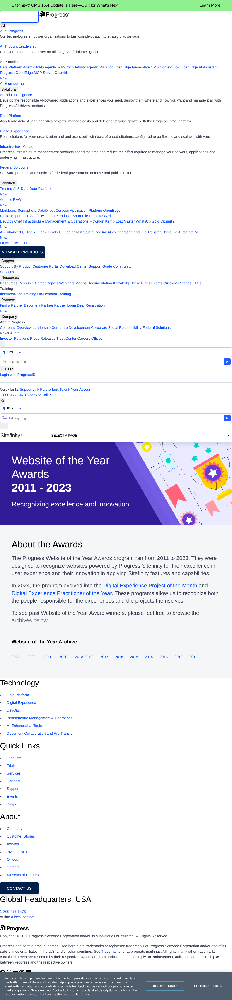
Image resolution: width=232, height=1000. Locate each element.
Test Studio (85, 232)
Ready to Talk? (39, 395)
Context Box (169, 67)
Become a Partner (38, 306)
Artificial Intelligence (16, 95)
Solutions (9, 89)
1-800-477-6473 (13, 395)
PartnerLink (49, 390)
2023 (16, 657)
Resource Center (32, 283)
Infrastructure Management (22, 147)
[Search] (2, 344)
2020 (63, 657)
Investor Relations (14, 339)
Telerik (50, 216)
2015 (134, 657)
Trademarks (111, 952)
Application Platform (86, 211)
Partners (8, 300)
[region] (116, 986)
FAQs (196, 283)
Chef (18, 221)
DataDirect (46, 211)
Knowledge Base (126, 283)
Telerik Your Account (76, 390)
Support (7, 261)
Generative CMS (145, 67)
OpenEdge (112, 211)
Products (8, 183)
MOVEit (105, 216)
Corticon (62, 211)
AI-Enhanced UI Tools (17, 232)
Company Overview (16, 328)
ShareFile (80, 216)
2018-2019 (83, 657)
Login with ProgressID (18, 375)
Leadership (42, 328)
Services (7, 272)
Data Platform (11, 67)
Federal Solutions (14, 167)
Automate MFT (101, 235)
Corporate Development (71, 328)
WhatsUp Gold (147, 221)
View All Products (22, 252)
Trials (11, 766)
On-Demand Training (54, 294)
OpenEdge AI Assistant (199, 67)
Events (156, 283)
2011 (193, 657)
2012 (178, 657)
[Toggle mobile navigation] (4, 426)
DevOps (6, 221)
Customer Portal (45, 267)
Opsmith (34, 75)
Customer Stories (177, 283)
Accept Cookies (165, 986)
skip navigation (19, 17)
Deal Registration (52, 308)
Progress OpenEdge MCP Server (26, 73)
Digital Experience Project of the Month (150, 586)
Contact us (19, 888)
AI (3, 25)
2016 (119, 657)
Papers (52, 283)
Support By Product (15, 267)
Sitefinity (37, 216)
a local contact (22, 917)
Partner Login (65, 306)
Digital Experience (14, 131)
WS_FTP (21, 243)
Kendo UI (64, 216)
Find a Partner (11, 306)
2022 (31, 657)
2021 (47, 657)
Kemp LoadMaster (120, 221)
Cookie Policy (62, 990)
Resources (10, 278)
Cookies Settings (208, 986)
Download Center (74, 267)
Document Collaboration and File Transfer (40, 734)
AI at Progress (11, 31)
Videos (81, 283)
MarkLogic (8, 211)
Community (122, 267)
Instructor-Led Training (18, 294)
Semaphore (27, 211)
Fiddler (69, 232)
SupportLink (29, 390)
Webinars (67, 283)
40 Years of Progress (24, 875)
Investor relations (20, 852)
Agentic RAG (33, 67)
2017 (104, 657)
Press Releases (43, 339)
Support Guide (100, 267)
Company (9, 317)
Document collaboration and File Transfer (127, 232)
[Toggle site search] (2, 401)
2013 (164, 657)
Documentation (99, 283)
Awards (13, 844)
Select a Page (64, 435)
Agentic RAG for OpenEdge (109, 67)
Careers (83, 339)
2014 (149, 657)
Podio (93, 216)
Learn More (210, 5)
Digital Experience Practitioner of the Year (62, 593)
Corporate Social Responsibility (116, 328)
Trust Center (66, 339)
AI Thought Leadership (18, 46)
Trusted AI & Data (14, 189)
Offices (97, 339)
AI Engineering (12, 84)
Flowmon (96, 221)
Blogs (145, 283)
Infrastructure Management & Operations (56, 221)
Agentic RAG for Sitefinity (65, 67)
